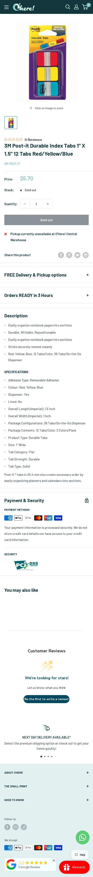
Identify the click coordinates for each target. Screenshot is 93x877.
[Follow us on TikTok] (24, 827)
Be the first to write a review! (46, 699)
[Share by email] (86, 255)
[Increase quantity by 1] (47, 203)
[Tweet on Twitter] (77, 255)
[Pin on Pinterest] (69, 255)
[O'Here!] (11, 869)
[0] (85, 7)
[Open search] (68, 7)
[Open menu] (6, 7)
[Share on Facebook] (61, 255)
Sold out (46, 220)
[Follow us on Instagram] (16, 827)
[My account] (76, 7)
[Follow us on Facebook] (7, 827)
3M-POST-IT (12, 164)
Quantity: (11, 204)
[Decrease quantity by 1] (24, 203)
